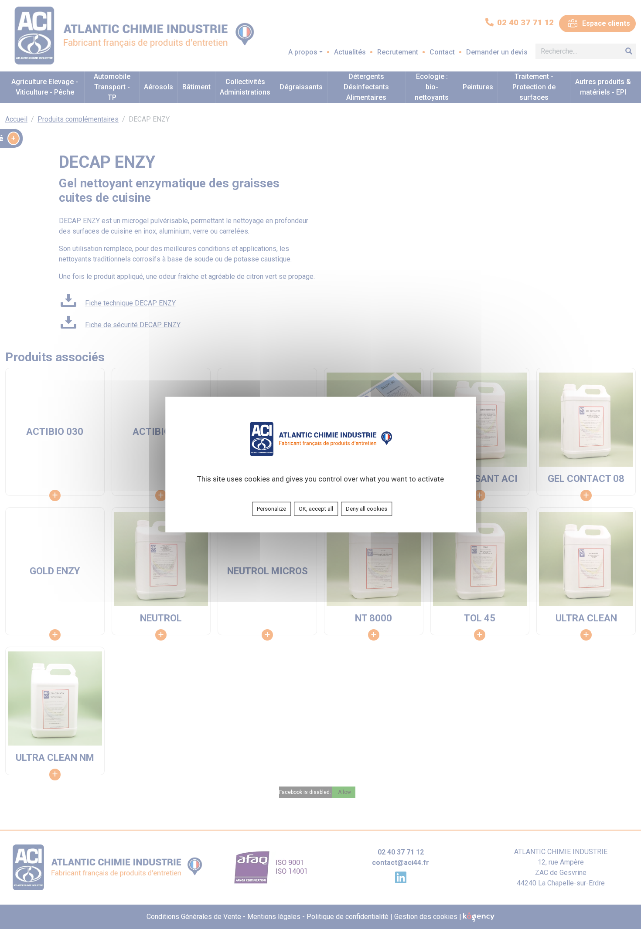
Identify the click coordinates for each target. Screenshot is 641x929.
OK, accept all (316, 508)
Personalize (271, 508)
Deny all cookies (366, 508)
